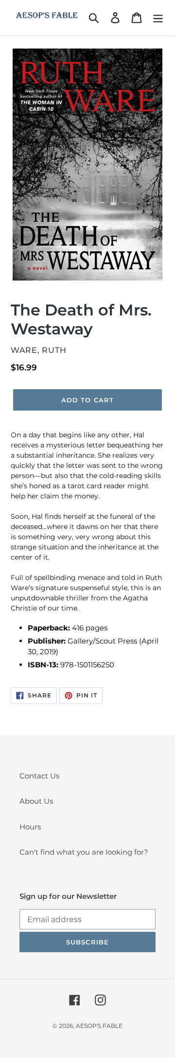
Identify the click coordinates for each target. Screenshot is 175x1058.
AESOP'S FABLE (99, 1025)
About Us (36, 801)
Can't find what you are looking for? (83, 852)
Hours (30, 826)
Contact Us (39, 775)
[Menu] (158, 17)
